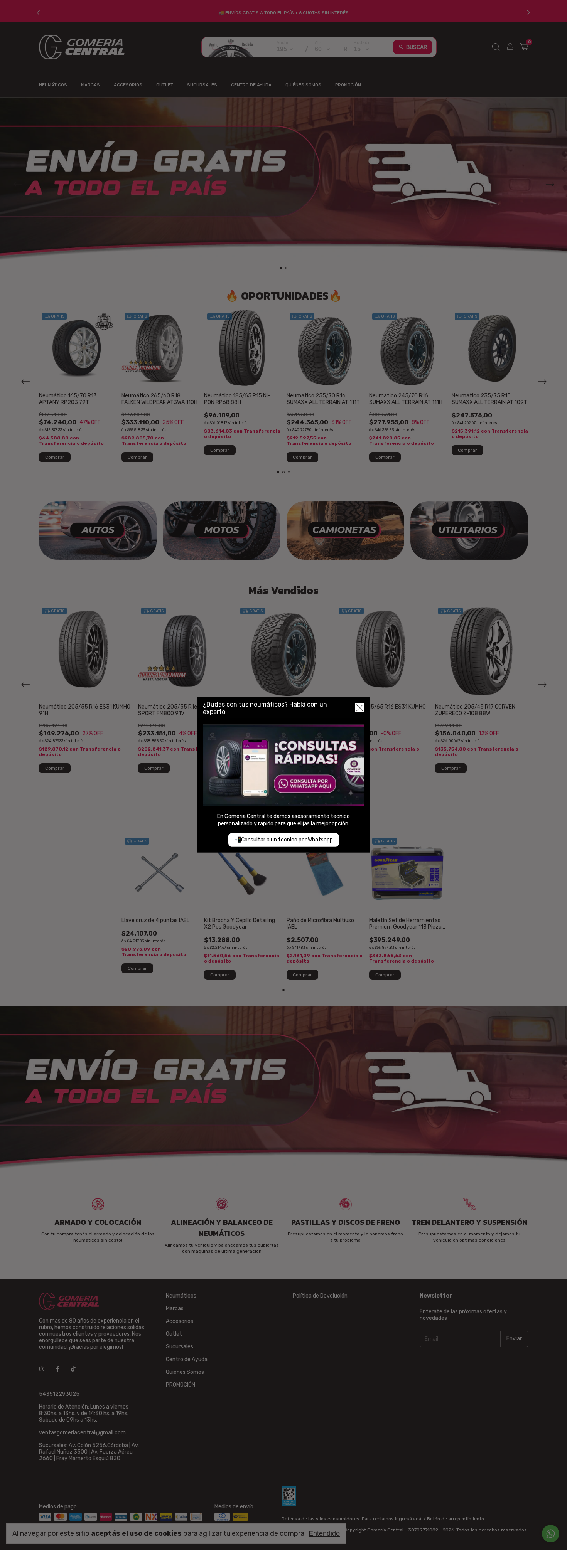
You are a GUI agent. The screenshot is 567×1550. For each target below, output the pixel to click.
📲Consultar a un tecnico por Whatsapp (284, 839)
